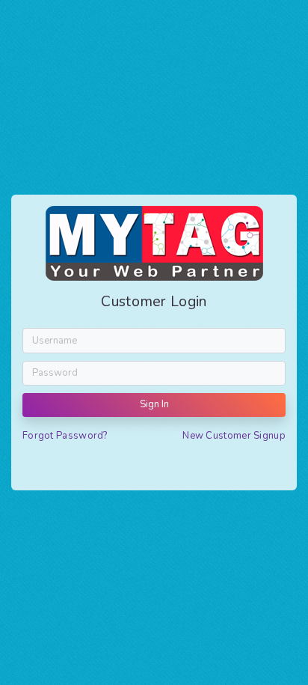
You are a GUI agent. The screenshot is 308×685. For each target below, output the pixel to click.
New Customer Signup (234, 435)
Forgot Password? (65, 435)
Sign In (154, 404)
